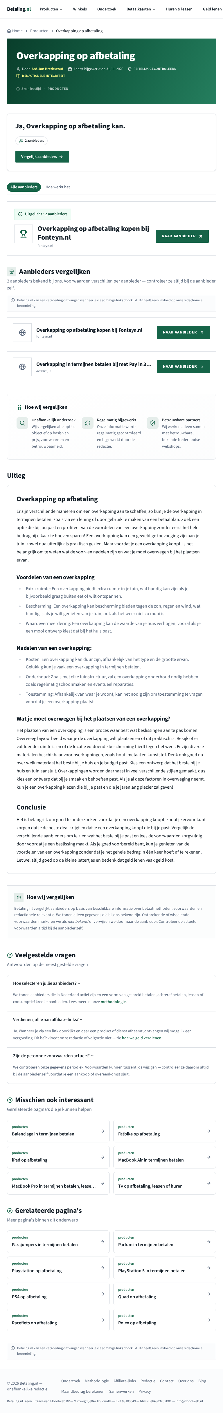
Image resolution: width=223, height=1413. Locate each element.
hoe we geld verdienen (141, 1038)
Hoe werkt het (58, 187)
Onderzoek (106, 9)
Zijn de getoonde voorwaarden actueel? (51, 1056)
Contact (167, 1381)
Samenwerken (121, 1391)
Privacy (145, 1391)
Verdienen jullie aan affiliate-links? (46, 1019)
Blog (202, 1381)
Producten (49, 9)
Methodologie (97, 1381)
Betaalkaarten (139, 9)
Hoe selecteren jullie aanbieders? (45, 983)
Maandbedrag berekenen (83, 1391)
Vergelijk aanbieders (39, 157)
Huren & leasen (179, 9)
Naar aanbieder (179, 236)
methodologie (113, 1002)
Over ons (186, 1381)
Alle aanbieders (23, 187)
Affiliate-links (125, 1381)
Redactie (148, 1381)
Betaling (18, 9)
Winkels (80, 9)
